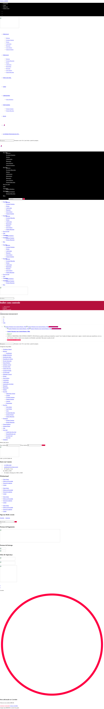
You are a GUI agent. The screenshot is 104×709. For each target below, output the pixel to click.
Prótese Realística (10, 189)
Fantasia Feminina (10, 165)
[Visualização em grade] (0, 312)
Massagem (8, 161)
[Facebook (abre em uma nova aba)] (3, 11)
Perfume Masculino (10, 193)
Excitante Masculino (11, 170)
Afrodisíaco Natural (7, 349)
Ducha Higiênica (6, 362)
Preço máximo (24, 445)
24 (3, 320)
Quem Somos (5, 3)
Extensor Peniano (10, 414)
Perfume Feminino (10, 191)
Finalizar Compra (6, 8)
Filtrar (43, 445)
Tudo (4, 322)
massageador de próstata (8, 384)
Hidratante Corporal (7, 374)
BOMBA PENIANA (7, 355)
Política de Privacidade (8, 481)
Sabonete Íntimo (6, 426)
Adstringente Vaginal (10, 393)
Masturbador (9, 176)
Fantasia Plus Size (7, 368)
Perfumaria (5, 191)
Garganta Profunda (7, 370)
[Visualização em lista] (1, 312)
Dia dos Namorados (7, 361)
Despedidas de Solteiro (8, 359)
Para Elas (5, 391)
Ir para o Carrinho (14, 705)
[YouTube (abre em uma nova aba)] (3, 15)
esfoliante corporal (7, 364)
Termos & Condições (7, 483)
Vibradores (5, 188)
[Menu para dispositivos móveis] (2, 146)
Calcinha (8, 395)
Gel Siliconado (6, 372)
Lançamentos (6, 380)
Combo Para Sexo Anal (11, 432)
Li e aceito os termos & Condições (8, 523)
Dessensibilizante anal (10, 434)
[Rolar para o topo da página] (0, 583)
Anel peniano (9, 407)
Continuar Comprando (5, 705)
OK (15, 521)
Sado (4, 186)
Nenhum (5, 389)
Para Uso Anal (6, 184)
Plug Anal (8, 437)
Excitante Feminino (10, 155)
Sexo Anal (5, 430)
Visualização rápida (53, 326)
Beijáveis (8, 153)
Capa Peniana (9, 409)
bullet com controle (7, 309)
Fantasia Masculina (10, 182)
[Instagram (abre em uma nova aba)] (3, 13)
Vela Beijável (9, 353)
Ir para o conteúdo (4, 1)
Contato (4, 5)
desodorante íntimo (7, 357)
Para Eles (5, 405)
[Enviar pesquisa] (24, 199)
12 (3, 319)
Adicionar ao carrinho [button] (14, 340)
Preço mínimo (3, 445)
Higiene (8, 157)
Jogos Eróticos (9, 163)
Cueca (7, 410)
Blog (4, 195)
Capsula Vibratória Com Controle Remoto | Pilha (18, 331)
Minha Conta (5, 6)
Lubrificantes (9, 159)
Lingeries (8, 401)
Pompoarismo (9, 403)
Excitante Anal (9, 435)
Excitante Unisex (6, 366)
